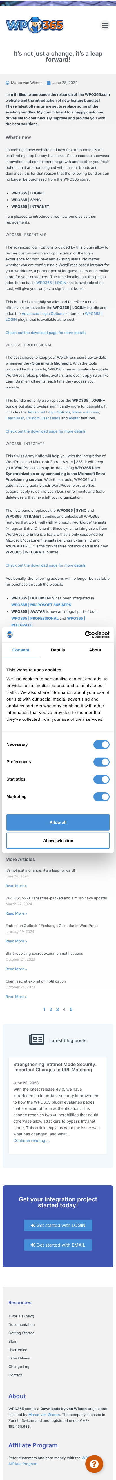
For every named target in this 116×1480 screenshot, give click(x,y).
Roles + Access (85, 412)
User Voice (17, 1350)
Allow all (58, 822)
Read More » (16, 885)
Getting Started (21, 1333)
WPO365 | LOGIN (51, 283)
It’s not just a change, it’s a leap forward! (40, 870)
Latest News (19, 1358)
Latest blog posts (67, 1040)
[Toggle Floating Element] (94, 1464)
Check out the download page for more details (46, 333)
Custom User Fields (43, 418)
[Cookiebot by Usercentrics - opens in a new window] (85, 634)
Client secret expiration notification (36, 981)
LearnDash (15, 418)
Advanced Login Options (43, 314)
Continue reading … (31, 1140)
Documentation (21, 1324)
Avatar (74, 418)
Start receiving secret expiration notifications (44, 953)
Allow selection (58, 840)
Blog (12, 1341)
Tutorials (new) (21, 1316)
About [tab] (95, 650)
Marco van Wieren (44, 1415)
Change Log (19, 1367)
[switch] (101, 761)
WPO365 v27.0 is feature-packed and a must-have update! (56, 898)
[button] (105, 25)
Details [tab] (58, 650)
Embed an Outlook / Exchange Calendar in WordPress (52, 926)
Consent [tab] (21, 650)
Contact (15, 1375)
